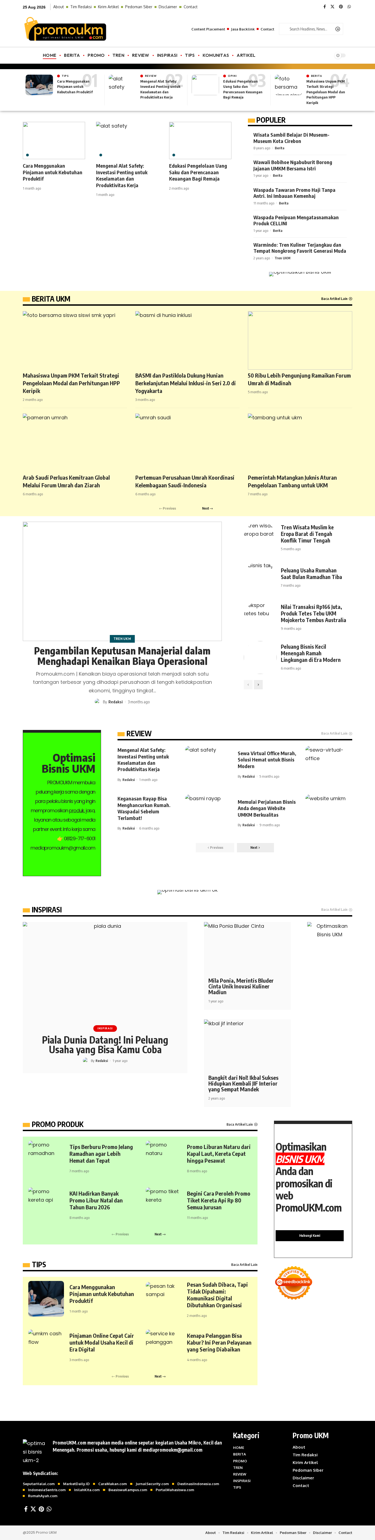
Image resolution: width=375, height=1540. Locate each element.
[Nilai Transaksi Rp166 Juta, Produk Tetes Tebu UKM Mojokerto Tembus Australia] (260, 617)
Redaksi (115, 701)
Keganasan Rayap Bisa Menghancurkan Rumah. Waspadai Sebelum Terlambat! (143, 808)
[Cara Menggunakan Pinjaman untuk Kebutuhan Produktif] (39, 85)
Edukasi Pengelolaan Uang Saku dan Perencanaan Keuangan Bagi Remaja (198, 172)
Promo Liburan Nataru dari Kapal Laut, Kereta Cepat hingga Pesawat (219, 1153)
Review (151, 76)
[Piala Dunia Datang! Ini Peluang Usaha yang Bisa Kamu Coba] (105, 971)
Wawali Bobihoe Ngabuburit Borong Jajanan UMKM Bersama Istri (292, 165)
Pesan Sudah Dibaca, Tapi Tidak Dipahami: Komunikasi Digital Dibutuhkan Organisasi (217, 1294)
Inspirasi (105, 1028)
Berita (316, 76)
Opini (232, 76)
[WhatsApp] (349, 7)
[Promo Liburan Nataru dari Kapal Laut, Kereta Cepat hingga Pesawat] (163, 1158)
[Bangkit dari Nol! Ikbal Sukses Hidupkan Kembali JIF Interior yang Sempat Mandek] (247, 1045)
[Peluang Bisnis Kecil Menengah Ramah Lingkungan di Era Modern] (260, 657)
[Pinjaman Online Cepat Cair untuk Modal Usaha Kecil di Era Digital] (46, 1347)
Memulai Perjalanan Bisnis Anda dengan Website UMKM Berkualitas (267, 808)
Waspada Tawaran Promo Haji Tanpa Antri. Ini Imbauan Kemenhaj (294, 193)
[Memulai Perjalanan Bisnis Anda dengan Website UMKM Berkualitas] (328, 813)
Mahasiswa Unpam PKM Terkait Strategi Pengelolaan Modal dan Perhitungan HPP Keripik (325, 92)
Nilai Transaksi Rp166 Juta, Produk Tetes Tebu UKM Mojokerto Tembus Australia (313, 613)
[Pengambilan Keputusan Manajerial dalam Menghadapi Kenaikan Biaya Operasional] (122, 581)
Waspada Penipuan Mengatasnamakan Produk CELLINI (296, 220)
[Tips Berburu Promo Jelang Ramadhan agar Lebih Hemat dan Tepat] (46, 1158)
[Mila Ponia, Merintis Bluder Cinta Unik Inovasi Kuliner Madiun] (247, 948)
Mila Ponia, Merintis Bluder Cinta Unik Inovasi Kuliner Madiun (241, 986)
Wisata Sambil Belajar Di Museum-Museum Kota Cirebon (291, 137)
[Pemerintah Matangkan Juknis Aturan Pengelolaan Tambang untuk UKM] (300, 443)
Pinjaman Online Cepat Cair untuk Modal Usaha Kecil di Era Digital (101, 1342)
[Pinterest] (341, 7)
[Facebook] (324, 7)
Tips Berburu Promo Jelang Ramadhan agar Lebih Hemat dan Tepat (101, 1153)
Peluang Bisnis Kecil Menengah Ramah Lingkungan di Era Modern (311, 653)
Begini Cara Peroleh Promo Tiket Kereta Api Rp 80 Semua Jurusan (218, 1200)
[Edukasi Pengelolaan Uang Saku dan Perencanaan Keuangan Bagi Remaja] (205, 85)
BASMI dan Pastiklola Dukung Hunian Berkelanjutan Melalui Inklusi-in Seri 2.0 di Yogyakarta (185, 383)
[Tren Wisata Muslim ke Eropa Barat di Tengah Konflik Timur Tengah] (260, 538)
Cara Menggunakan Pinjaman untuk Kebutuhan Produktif (75, 86)
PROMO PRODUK (57, 1124)
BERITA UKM (51, 298)
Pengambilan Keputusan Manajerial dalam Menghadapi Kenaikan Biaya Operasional (122, 656)
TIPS (39, 1264)
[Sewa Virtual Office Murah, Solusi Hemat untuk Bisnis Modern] (328, 764)
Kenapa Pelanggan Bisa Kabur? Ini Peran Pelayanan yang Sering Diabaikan (219, 1342)
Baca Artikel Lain (334, 298)
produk (76, 810)
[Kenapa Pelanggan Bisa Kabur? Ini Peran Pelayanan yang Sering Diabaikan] (163, 1347)
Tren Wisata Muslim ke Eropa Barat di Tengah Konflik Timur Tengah (307, 534)
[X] (332, 7)
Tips (65, 76)
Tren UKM (282, 258)
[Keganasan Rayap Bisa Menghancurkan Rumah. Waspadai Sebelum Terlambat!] (208, 813)
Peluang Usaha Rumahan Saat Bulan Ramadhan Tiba (311, 573)
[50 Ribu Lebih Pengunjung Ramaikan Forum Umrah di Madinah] (300, 340)
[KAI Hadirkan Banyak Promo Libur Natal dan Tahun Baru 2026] (46, 1205)
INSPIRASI (47, 909)
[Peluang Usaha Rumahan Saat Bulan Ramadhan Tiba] (260, 577)
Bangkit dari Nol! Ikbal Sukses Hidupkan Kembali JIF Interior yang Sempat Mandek (243, 1083)
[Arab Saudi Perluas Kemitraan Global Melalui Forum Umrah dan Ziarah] (75, 443)
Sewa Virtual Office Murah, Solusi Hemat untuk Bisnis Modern (267, 759)
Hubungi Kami (309, 1235)
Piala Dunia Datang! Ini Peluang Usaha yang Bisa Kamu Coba (105, 1044)
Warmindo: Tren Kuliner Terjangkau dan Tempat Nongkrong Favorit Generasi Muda (299, 247)
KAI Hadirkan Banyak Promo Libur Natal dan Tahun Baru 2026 (96, 1200)
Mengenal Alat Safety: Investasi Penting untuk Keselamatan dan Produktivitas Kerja (121, 175)
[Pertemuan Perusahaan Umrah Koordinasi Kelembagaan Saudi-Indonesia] (187, 443)
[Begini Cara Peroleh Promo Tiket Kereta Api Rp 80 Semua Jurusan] (163, 1205)
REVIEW (139, 733)
